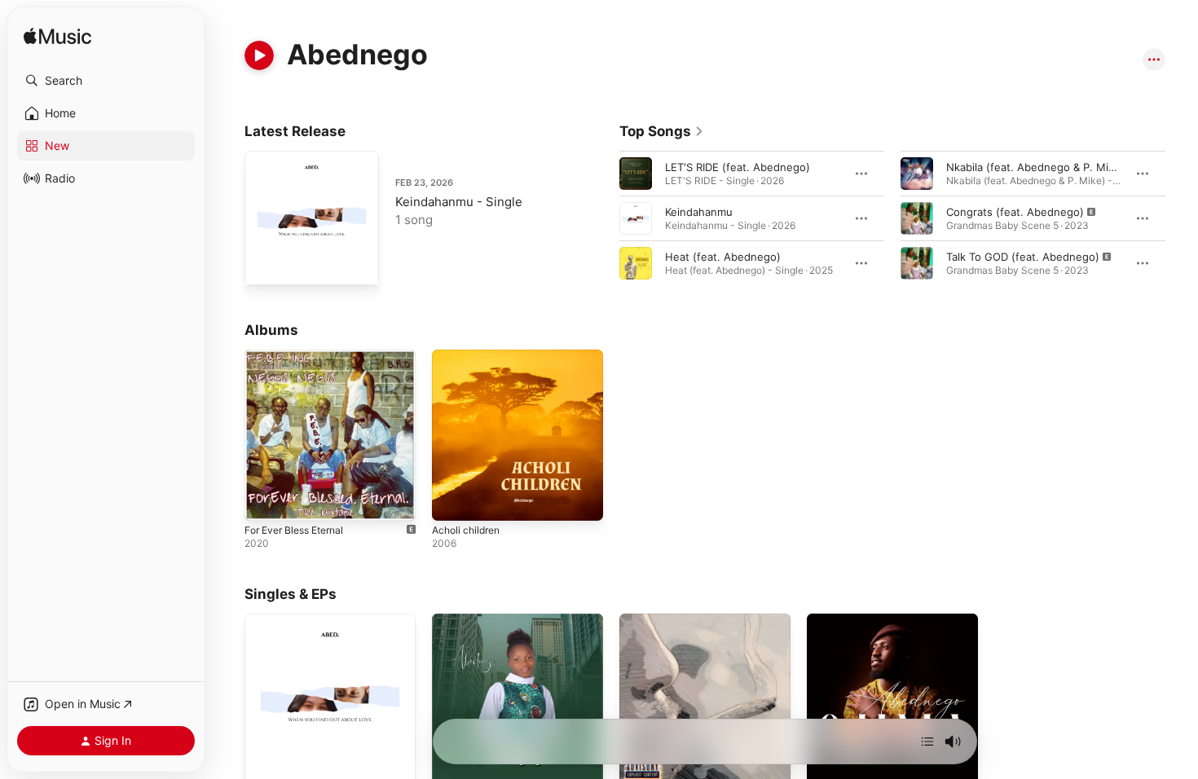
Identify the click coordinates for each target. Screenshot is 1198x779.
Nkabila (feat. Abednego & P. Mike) (1035, 167)
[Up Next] (927, 741)
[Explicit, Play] (917, 218)
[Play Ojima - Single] (827, 764)
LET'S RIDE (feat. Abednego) (737, 167)
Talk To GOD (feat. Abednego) (1022, 256)
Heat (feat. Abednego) (723, 256)
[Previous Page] (603, 218)
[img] (57, 37)
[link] (661, 131)
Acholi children (469, 356)
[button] (106, 81)
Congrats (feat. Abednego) (1015, 211)
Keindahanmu (699, 211)
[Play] (259, 55)
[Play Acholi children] (452, 500)
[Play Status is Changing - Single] (452, 764)
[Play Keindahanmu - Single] (265, 265)
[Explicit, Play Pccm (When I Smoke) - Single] (640, 764)
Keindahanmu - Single (458, 201)
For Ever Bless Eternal (300, 356)
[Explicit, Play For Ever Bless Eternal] (265, 500)
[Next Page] (1181, 218)
